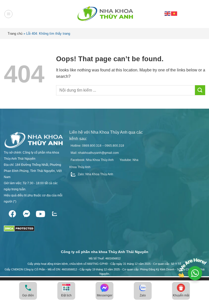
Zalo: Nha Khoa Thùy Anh (95, 174)
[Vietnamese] (174, 13)
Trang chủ (15, 33)
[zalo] (54, 212)
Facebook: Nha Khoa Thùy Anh (92, 160)
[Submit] (200, 90)
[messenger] (26, 212)
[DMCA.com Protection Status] (19, 227)
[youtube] (40, 212)
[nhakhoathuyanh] (104, 14)
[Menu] (8, 14)
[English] (167, 13)
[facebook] (12, 212)
